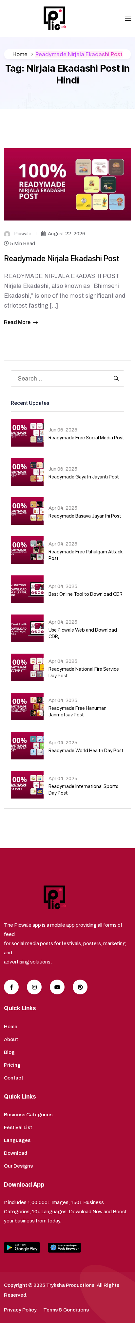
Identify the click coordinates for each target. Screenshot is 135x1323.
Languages (17, 1140)
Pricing (12, 1065)
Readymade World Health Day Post (86, 751)
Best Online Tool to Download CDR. (86, 594)
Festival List (18, 1127)
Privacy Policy (20, 1309)
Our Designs (18, 1166)
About (11, 1039)
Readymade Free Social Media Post (86, 438)
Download (15, 1153)
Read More (17, 322)
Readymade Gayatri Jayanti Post (83, 477)
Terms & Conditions (66, 1309)
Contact (13, 1077)
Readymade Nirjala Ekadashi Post (61, 258)
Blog (9, 1052)
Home (20, 54)
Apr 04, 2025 (62, 508)
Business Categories (28, 1114)
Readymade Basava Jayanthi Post (84, 516)
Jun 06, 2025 (62, 429)
